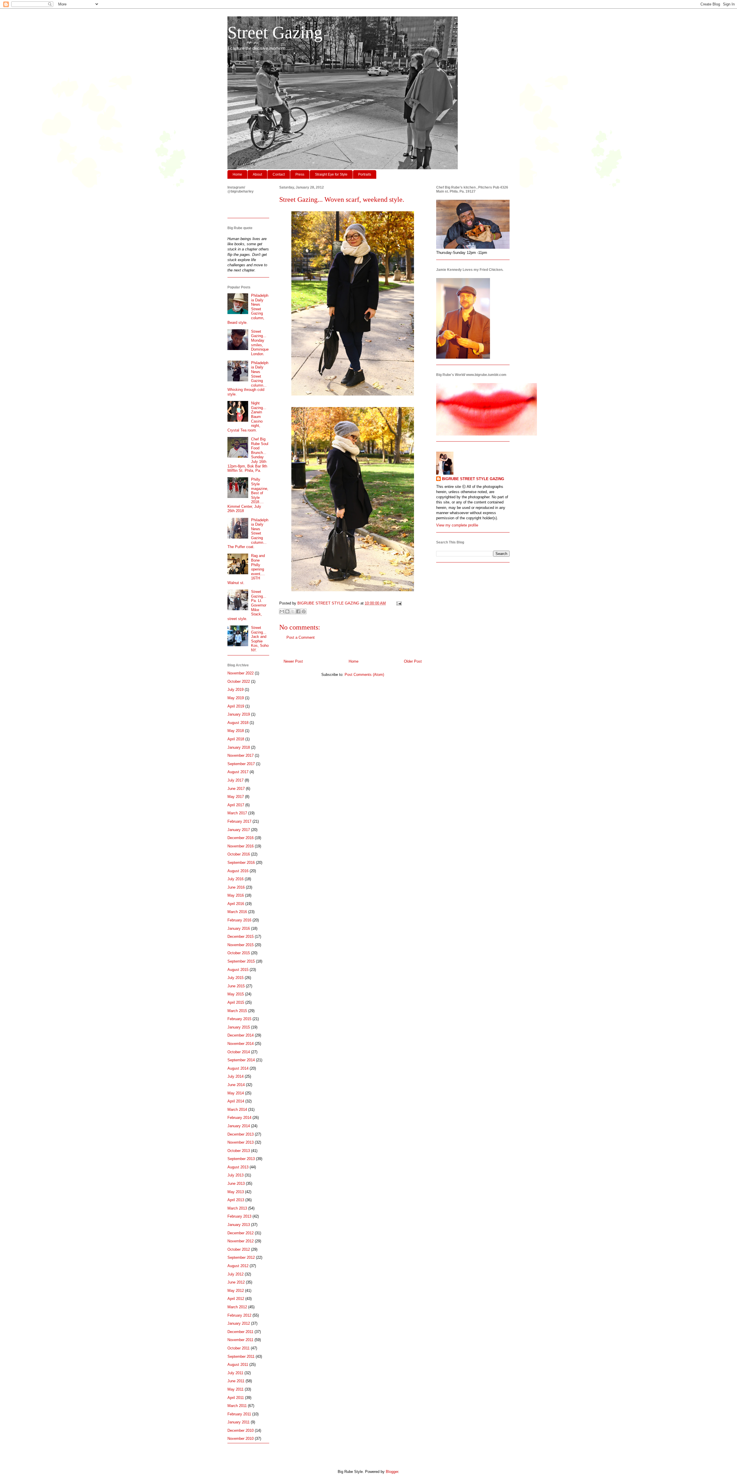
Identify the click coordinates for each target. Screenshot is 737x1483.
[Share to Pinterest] (304, 611)
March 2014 (237, 1109)
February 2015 (239, 1019)
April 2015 (235, 1002)
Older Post (413, 661)
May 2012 (235, 1290)
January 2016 (238, 928)
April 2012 (235, 1298)
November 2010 (240, 1438)
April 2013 (235, 1200)
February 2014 (239, 1117)
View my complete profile (457, 525)
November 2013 (240, 1142)
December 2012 (240, 1233)
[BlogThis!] (287, 611)
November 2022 (240, 673)
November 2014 (240, 1043)
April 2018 (235, 739)
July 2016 (235, 879)
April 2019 (235, 706)
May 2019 (235, 698)
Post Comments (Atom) (364, 674)
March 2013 (237, 1208)
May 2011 (235, 1389)
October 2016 (238, 854)
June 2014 (236, 1085)
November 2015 (240, 945)
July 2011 (235, 1373)
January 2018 (238, 747)
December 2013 (240, 1134)
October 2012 (238, 1249)
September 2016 (241, 862)
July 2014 (235, 1076)
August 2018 (237, 722)
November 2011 (240, 1340)
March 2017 (237, 813)
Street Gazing (274, 32)
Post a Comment (300, 637)
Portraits (364, 174)
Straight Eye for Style (331, 174)
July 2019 (235, 689)
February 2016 (239, 920)
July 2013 (235, 1175)
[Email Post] (398, 603)
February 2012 (239, 1315)
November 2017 (240, 755)
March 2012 (237, 1307)
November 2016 (240, 846)
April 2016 (235, 904)
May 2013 (235, 1192)
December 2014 (240, 1035)
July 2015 (235, 978)
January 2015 (238, 1027)
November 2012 (240, 1241)
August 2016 (237, 871)
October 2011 (238, 1348)
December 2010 (240, 1430)
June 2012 (236, 1282)
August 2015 (237, 969)
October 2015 (238, 953)
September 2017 (241, 764)
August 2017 (237, 772)
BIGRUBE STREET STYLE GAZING (473, 479)
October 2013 (238, 1151)
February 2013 (239, 1216)
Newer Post (293, 661)
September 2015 (241, 961)
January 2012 (238, 1323)
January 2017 (238, 830)
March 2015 (237, 1011)
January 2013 (238, 1224)
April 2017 (235, 805)
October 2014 (238, 1052)
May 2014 (235, 1093)
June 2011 (235, 1381)
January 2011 (238, 1422)
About (257, 174)
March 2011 (237, 1406)
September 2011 (240, 1356)
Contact (279, 174)
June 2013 (236, 1183)
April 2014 (235, 1101)
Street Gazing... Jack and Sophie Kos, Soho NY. (260, 638)
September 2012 (241, 1257)
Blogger (392, 1471)
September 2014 (241, 1060)
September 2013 (241, 1159)
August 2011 (237, 1364)
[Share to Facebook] (298, 611)
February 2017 (239, 821)
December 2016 (240, 838)
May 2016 (235, 895)
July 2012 (235, 1274)
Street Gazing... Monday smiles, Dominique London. (260, 342)
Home (237, 174)
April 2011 (235, 1397)
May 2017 (235, 796)
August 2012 (237, 1266)
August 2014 (237, 1068)
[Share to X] (293, 611)
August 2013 (237, 1167)
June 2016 (236, 887)
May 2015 (235, 994)
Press (299, 174)
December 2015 (240, 936)
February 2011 (239, 1414)
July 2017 (235, 780)
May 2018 (235, 731)
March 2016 (237, 912)
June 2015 (236, 986)
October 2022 (238, 681)
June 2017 (236, 788)
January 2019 (238, 714)
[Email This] (282, 611)
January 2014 (238, 1126)
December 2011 (240, 1332)
